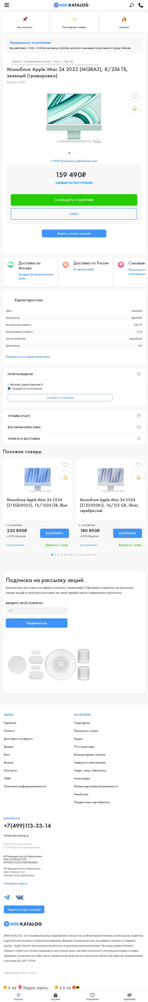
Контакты (10, 770)
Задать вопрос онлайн (74, 233)
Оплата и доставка (24, 439)
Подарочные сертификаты (92, 802)
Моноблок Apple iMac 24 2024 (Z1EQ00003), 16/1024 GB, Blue (37, 502)
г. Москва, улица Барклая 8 (25, 384)
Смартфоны (82, 723)
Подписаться (37, 623)
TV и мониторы (84, 747)
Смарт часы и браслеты (90, 770)
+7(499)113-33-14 (27, 825)
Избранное (93, 999)
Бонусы (8, 762)
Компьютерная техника (89, 754)
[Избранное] (135, 97)
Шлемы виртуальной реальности (96, 786)
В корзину (54, 533)
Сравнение (129, 999)
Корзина (55, 999)
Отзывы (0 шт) (19, 416)
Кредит (9, 747)
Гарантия (10, 723)
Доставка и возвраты (18, 739)
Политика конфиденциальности (25, 786)
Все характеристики (24, 427)
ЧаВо (7, 778)
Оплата (9, 731)
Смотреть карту (15, 883)
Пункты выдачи (20, 374)
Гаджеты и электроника (90, 762)
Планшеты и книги (86, 731)
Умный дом (81, 794)
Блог (7, 754)
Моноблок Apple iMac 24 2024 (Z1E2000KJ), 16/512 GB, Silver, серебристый (109, 505)
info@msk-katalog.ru (16, 835)
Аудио (78, 739)
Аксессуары (82, 778)
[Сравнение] (135, 108)
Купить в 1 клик (57, 545)
